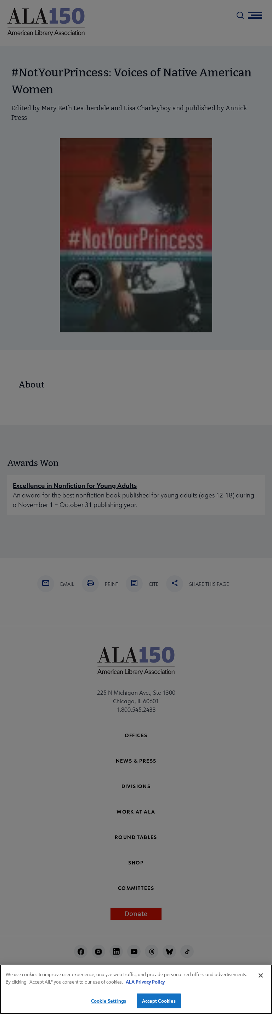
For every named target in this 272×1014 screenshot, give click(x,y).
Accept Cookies (159, 1001)
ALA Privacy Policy (145, 982)
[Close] (260, 975)
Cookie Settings (108, 1001)
